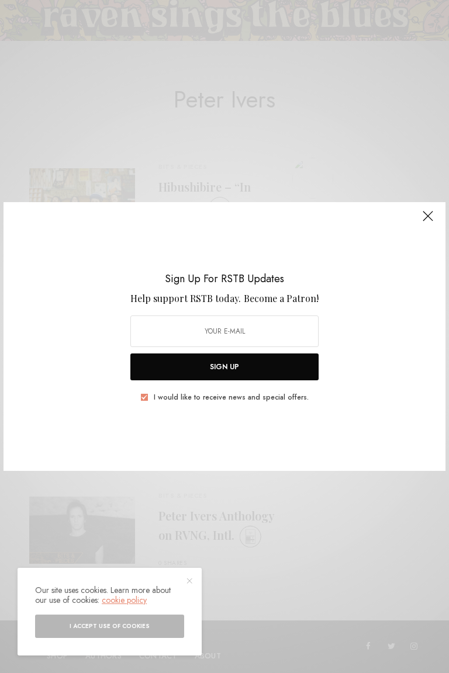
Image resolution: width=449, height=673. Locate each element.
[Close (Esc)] (428, 221)
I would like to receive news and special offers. (231, 397)
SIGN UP (224, 367)
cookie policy (124, 600)
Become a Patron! (281, 298)
